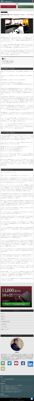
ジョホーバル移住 (4, 326)
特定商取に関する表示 (19, 398)
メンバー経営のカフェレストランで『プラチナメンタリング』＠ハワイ (12, 390)
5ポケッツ (2, 313)
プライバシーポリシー (15, 398)
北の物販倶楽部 (3, 381)
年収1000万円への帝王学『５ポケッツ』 (23, 6)
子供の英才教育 (3, 324)
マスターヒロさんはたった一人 (7, 63)
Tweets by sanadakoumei (4, 395)
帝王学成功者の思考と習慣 (4, 12)
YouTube (8, 6)
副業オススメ (3, 316)
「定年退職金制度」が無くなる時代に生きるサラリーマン (10, 388)
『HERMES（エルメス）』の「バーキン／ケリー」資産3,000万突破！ (11, 385)
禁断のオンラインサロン (5, 329)
